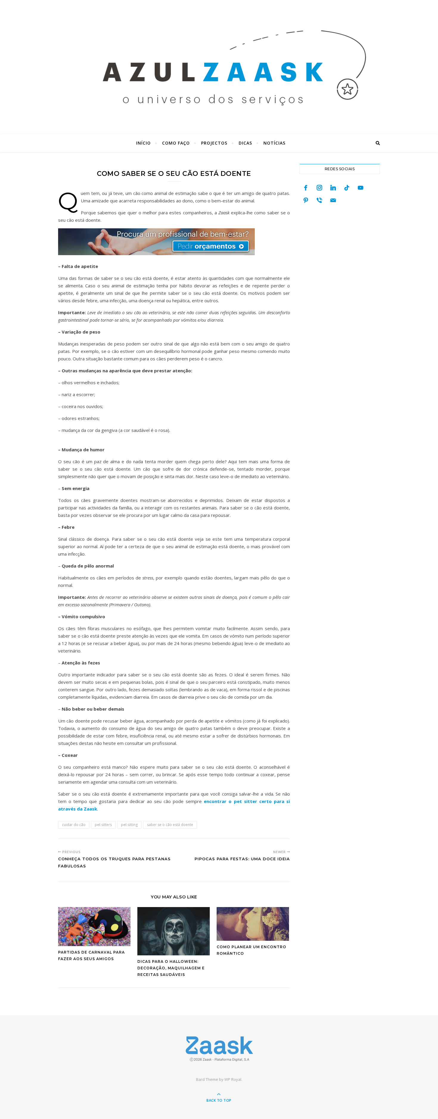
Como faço (176, 143)
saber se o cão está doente (170, 824)
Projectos (214, 143)
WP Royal (232, 1079)
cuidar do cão (74, 824)
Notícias (274, 143)
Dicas (245, 143)
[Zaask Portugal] (219, 1048)
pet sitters (103, 824)
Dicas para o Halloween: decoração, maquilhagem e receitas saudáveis (171, 968)
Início (143, 143)
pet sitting (129, 824)
